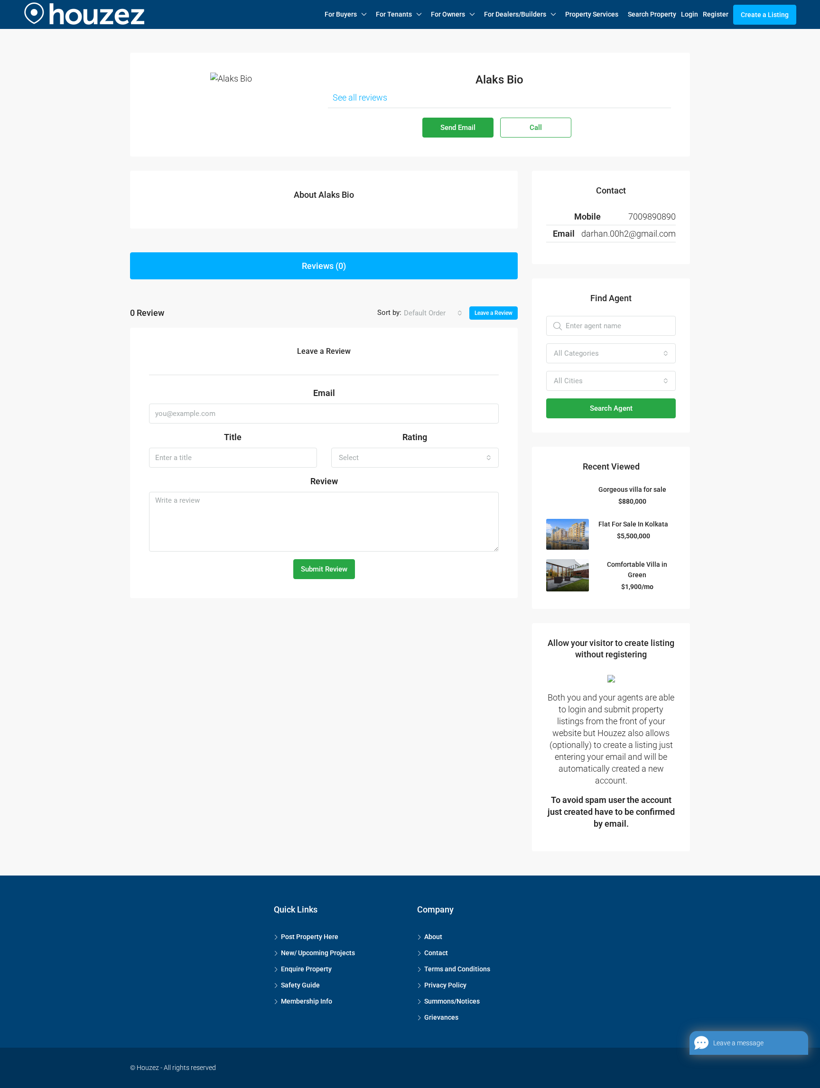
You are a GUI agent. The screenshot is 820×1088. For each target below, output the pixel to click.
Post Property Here (309, 936)
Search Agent (611, 408)
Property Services (591, 14)
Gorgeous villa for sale (632, 489)
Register (715, 14)
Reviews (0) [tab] (324, 266)
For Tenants (394, 14)
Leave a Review (493, 313)
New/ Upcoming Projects (318, 953)
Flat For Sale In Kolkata (633, 524)
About (433, 936)
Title (233, 437)
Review (324, 481)
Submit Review (324, 569)
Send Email (457, 127)
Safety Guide (300, 985)
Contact (436, 953)
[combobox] (433, 313)
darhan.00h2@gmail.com (628, 234)
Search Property (652, 14)
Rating (414, 437)
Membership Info (306, 1001)
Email (324, 393)
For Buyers (341, 14)
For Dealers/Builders (515, 14)
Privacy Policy (445, 985)
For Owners (448, 14)
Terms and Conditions (457, 969)
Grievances (441, 1017)
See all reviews (360, 97)
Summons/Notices (452, 1001)
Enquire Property (306, 969)
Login (689, 14)
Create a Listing (765, 14)
